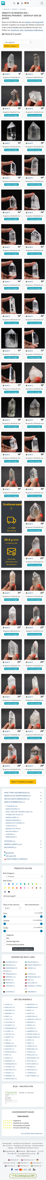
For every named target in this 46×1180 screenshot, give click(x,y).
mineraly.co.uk (28, 1160)
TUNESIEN (10, 986)
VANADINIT (10, 1075)
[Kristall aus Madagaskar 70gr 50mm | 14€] (34, 234)
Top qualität (10, 856)
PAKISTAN (10, 983)
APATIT (30, 1010)
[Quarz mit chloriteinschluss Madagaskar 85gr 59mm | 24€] (11, 649)
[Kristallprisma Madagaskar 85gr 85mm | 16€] (11, 303)
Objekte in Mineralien (14, 802)
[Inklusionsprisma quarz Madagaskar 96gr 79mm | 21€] (11, 580)
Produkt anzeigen (11, 81)
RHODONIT (10, 1061)
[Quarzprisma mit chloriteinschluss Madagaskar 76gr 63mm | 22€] (34, 615)
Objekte (15, 9)
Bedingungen (7, 1143)
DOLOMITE (10, 1025)
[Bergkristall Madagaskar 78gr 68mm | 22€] (11, 615)
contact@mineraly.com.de (26, 1153)
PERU (30, 980)
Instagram (32, 1151)
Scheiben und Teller (14, 814)
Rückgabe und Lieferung (22, 1145)
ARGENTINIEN (33, 962)
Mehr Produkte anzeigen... (23, 781)
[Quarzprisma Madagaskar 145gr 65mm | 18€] (34, 407)
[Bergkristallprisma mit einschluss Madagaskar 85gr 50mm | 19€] (34, 511)
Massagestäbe (12, 831)
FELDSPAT (31, 1028)
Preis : (5, 913)
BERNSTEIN (32, 1016)
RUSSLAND (32, 983)
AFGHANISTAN (11, 962)
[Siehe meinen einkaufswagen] (22, 3)
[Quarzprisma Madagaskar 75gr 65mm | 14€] (11, 269)
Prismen (23, 9)
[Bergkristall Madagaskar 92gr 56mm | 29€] (34, 718)
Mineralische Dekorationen (17, 796)
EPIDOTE (31, 1025)
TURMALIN (31, 1073)
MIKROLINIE (32, 1049)
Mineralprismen (13, 809)
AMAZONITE (32, 1004)
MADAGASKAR (33, 977)
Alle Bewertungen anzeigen (31, 1133)
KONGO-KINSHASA (34, 965)
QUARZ (9, 1058)
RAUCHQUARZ (33, 1058)
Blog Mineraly (10, 1151)
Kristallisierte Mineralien (17, 799)
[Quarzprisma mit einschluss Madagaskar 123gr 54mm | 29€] (34, 753)
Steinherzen (11, 806)
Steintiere (10, 834)
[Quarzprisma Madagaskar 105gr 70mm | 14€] (34, 165)
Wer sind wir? (7, 1145)
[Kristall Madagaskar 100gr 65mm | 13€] (11, 130)
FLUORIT (9, 1031)
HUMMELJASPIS (33, 1037)
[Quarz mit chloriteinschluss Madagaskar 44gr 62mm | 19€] (11, 476)
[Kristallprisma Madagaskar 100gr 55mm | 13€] (34, 130)
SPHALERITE (32, 1069)
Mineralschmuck (13, 844)
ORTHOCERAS (10, 1052)
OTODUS (31, 1052)
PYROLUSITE (32, 1055)
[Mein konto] (18, 3)
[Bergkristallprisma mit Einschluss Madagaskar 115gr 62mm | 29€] (11, 753)
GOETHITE (9, 1034)
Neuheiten (9, 853)
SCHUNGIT (10, 1067)
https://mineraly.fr (23, 1156)
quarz (7, 74)
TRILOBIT (9, 1073)
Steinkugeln (11, 826)
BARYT (8, 1016)
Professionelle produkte (16, 859)
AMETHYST (10, 1007)
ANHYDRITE (10, 1010)
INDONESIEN (11, 974)
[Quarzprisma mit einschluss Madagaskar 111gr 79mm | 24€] (34, 649)
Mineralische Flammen (15, 823)
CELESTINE (10, 1022)
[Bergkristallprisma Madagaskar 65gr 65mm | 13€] (11, 165)
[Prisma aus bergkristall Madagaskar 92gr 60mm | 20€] (34, 545)
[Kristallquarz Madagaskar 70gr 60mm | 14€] (11, 234)
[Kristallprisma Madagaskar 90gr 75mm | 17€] (11, 372)
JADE (8, 1040)
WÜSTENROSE (33, 1075)
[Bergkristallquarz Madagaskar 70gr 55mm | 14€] (11, 199)
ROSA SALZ (32, 1061)
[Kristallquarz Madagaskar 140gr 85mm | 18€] (11, 407)
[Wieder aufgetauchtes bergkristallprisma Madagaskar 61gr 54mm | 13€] (11, 96)
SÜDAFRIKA (10, 992)
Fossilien (9, 841)
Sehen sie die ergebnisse (23, 949)
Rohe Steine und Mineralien (17, 793)
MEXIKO (9, 980)
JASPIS (30, 1040)
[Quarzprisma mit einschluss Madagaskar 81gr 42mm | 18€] (34, 372)
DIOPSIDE (31, 1022)
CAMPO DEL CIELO (34, 1019)
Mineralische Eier (13, 828)
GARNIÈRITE (32, 1031)
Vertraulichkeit (37, 1143)
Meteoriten (10, 847)
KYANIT (30, 1043)
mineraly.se (37, 1165)
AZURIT (30, 1013)
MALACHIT (9, 1049)
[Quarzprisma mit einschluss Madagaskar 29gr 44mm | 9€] (11, 61)
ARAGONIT (9, 1013)
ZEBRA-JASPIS (11, 1078)
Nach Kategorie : (9, 873)
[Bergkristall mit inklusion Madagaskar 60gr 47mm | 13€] (34, 96)
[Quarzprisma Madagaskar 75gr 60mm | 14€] (34, 199)
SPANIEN (31, 968)
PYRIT (8, 1055)
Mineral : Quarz (10, 46)
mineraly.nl (11, 1165)
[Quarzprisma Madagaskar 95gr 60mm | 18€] (11, 442)
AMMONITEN (32, 1007)
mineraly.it (24, 1163)
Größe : (6, 928)
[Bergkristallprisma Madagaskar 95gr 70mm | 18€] (34, 442)
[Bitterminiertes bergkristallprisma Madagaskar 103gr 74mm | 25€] (11, 684)
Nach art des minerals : (11, 905)
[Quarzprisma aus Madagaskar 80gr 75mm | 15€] (34, 269)
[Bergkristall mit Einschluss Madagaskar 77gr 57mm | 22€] (34, 580)
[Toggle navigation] (42, 3)
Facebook (21, 1151)
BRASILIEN (10, 965)
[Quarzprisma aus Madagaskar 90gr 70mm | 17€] (34, 338)
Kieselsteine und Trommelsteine (19, 812)
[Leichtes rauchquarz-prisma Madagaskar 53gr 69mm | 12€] (34, 61)
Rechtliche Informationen (22, 1143)
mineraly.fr (14, 1160)
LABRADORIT (11, 1046)
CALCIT (8, 1019)
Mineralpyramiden (13, 820)
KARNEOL (9, 1043)
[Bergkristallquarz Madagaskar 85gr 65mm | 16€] (34, 303)
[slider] (4, 916)
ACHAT (9, 1004)
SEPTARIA (31, 1067)
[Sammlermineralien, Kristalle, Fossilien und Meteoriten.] (3, 3)
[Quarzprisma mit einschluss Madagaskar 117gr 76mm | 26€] (11, 718)
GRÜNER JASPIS (33, 1034)
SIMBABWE (32, 992)
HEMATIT (9, 1037)
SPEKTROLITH (10, 1069)
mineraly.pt (24, 1165)
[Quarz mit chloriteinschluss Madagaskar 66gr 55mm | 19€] (34, 476)
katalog (7, 9)
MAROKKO (11, 977)
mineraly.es (36, 1163)
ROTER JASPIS (32, 1064)
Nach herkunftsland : (32, 905)
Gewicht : (6, 921)
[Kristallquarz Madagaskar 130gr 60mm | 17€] (11, 338)
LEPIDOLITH (32, 1046)
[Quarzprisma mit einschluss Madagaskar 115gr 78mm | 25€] (34, 684)
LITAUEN (31, 974)
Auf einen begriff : (9, 896)
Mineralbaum (11, 837)
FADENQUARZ (11, 1028)
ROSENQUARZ (11, 1064)
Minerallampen (12, 817)
